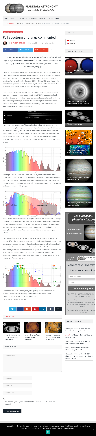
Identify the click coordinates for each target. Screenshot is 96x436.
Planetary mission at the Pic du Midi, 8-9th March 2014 (53, 337)
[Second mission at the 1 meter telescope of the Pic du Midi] (11, 327)
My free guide (54, 18)
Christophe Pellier (18, 43)
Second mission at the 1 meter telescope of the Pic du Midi (12, 337)
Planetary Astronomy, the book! (33, 18)
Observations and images (13, 32)
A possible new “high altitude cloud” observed (32, 337)
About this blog (10, 18)
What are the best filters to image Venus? (77, 330)
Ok (48, 432)
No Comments (49, 43)
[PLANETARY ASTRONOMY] (48, 8)
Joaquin (67, 335)
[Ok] (93, 429)
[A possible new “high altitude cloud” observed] (32, 327)
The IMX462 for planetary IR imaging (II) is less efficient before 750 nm (79, 356)
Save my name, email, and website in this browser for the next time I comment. (30, 403)
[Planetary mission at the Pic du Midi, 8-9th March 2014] (53, 327)
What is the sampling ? (75, 124)
